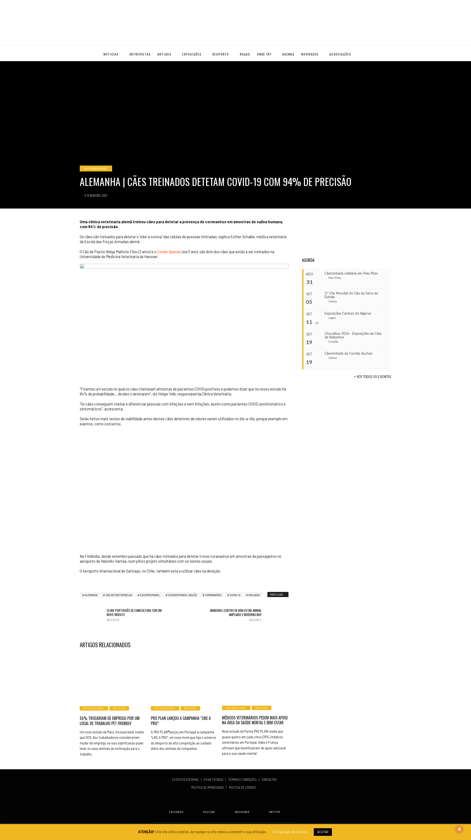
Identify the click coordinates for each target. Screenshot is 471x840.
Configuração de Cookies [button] (290, 831)
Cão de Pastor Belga (118, 595)
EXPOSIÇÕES (192, 54)
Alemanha (91, 595)
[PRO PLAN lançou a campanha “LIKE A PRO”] (184, 677)
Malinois (254, 595)
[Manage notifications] (459, 829)
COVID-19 (235, 595)
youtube (209, 811)
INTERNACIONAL (96, 168)
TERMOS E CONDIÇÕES (242, 780)
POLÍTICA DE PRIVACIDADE (208, 787)
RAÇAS (245, 54)
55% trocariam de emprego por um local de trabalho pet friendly (110, 720)
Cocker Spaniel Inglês (182, 595)
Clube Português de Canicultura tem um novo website (134, 615)
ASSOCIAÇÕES (340, 54)
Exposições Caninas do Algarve (348, 313)
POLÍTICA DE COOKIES (243, 787)
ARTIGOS (164, 54)
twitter (274, 811)
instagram (242, 811)
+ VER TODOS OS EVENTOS (372, 376)
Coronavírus (213, 595)
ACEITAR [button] (322, 832)
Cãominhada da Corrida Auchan (349, 353)
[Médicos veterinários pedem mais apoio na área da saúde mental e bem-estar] (255, 676)
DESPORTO (220, 54)
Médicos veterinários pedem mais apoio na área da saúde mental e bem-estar (255, 720)
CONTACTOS (269, 780)
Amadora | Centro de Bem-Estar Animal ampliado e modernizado (235, 615)
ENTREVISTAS (140, 54)
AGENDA (288, 54)
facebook (176, 811)
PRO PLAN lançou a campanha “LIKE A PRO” (181, 720)
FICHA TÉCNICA (214, 780)
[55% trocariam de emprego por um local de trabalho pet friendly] (113, 677)
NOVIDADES (310, 54)
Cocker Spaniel (169, 251)
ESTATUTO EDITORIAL (186, 780)
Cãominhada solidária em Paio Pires (351, 273)
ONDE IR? (264, 54)
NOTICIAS (111, 54)
